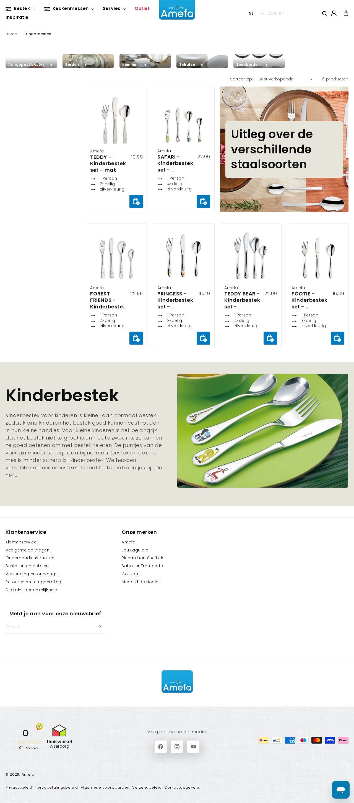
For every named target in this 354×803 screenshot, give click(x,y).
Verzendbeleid (147, 787)
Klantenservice (21, 542)
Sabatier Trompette (142, 566)
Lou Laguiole (135, 550)
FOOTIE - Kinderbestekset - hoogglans (309, 300)
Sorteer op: (241, 79)
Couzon (130, 574)
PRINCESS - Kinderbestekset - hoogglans (175, 300)
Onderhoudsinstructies (30, 558)
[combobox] (295, 13)
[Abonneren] (99, 627)
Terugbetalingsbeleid (56, 787)
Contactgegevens (182, 787)
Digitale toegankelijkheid (32, 590)
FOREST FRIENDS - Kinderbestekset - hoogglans (108, 300)
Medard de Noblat (141, 582)
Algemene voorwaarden (105, 787)
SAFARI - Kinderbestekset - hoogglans (175, 163)
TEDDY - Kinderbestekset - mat (108, 163)
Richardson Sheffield (143, 558)
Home (11, 33)
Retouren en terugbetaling (33, 582)
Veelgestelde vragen (28, 550)
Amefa (129, 542)
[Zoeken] (324, 14)
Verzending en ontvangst (32, 574)
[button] (22, 8)
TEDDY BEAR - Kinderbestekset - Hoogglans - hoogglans (242, 300)
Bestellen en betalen (27, 566)
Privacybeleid (19, 787)
